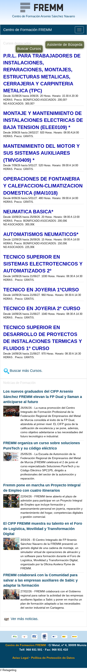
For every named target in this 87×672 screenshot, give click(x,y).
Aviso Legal (20, 657)
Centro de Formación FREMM (27, 30)
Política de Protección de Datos (53, 657)
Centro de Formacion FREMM (25, 645)
